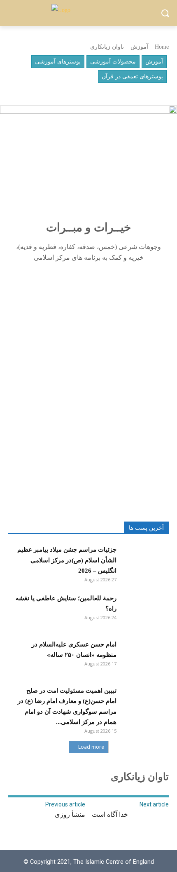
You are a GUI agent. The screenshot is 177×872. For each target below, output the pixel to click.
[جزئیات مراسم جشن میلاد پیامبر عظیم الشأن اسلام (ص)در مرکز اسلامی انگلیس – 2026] (145, 561)
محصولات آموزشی (113, 62)
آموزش (139, 47)
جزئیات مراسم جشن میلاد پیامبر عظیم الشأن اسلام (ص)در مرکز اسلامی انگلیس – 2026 (66, 560)
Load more (91, 746)
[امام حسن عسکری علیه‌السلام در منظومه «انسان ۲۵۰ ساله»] (145, 656)
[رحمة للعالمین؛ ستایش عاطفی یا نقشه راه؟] (145, 610)
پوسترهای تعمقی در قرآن (132, 76)
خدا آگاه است (110, 814)
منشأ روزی (70, 814)
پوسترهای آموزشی (58, 62)
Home (162, 47)
